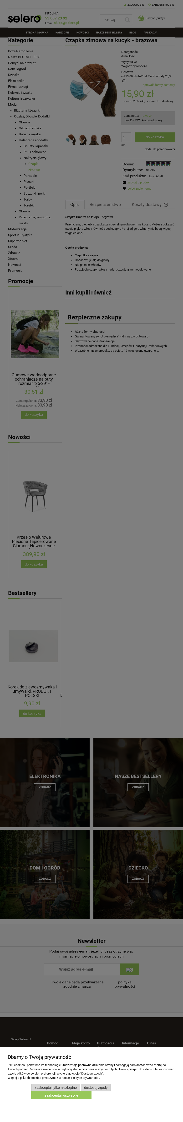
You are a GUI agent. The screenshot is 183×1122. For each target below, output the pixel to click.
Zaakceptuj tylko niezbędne (56, 1087)
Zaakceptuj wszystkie (61, 1095)
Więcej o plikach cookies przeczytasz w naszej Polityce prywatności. (54, 1078)
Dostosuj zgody (96, 1087)
